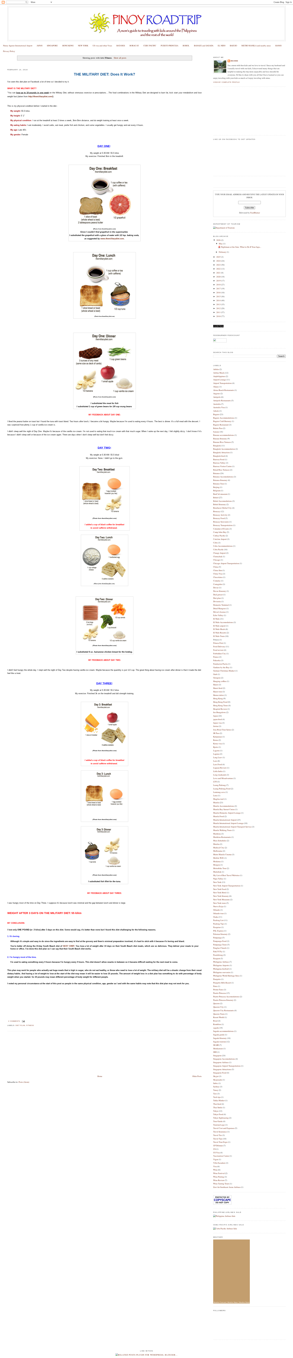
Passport (216, 958)
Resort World (218, 1017)
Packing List (218, 920)
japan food (217, 719)
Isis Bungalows (219, 712)
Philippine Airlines (221, 961)
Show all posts (120, 57)
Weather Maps (232, 1302)
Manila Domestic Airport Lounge (227, 812)
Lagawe (216, 750)
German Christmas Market (224, 670)
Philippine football (221, 968)
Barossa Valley (219, 462)
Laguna (216, 753)
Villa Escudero (219, 1162)
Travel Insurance (220, 1131)
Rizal (215, 1020)
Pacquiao (217, 927)
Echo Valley (218, 615)
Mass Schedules (219, 840)
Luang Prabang (219, 785)
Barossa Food (218, 459)
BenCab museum (220, 494)
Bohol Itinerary (219, 504)
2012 (218, 308)
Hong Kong (218, 698)
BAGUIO (233, 45)
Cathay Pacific (219, 535)
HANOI (278, 45)
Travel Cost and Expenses (223, 1128)
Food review (218, 650)
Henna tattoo (218, 695)
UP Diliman (218, 1145)
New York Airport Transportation (226, 885)
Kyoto (215, 747)
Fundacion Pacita (220, 663)
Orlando (216, 909)
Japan (215, 715)
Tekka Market (219, 1100)
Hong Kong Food (220, 702)
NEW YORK (83, 45)
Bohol (215, 497)
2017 (218, 288)
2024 (218, 260)
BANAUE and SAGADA (203, 45)
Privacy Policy (9, 51)
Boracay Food (219, 518)
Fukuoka (217, 660)
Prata (215, 986)
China (215, 566)
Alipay (216, 386)
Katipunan (217, 736)
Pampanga (217, 937)
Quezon (216, 1003)
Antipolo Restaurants (222, 400)
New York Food (219, 889)
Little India (217, 771)
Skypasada (217, 1079)
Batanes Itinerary (220, 480)
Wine (215, 1169)
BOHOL (186, 45)
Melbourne (217, 851)
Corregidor (217, 584)
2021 (218, 272)
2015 (218, 296)
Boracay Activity (220, 514)
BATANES (120, 45)
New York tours (219, 903)
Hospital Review (220, 709)
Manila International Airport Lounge (228, 823)
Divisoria (217, 601)
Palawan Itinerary (220, 934)
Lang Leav (217, 757)
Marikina (217, 833)
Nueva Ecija (218, 906)
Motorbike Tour (219, 868)
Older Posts (197, 1076)
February (223, 252)
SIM (215, 1052)
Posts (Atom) (24, 1082)
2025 (218, 256)
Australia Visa (219, 407)
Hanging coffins (219, 681)
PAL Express (218, 930)
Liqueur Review (219, 767)
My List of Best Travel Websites (226, 875)
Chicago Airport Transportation (226, 563)
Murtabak (217, 871)
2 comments (14, 1021)
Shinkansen (218, 1048)
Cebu (215, 542)
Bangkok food (219, 456)
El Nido (216, 618)
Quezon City (218, 1007)
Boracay (216, 511)
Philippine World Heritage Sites (226, 975)
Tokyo (215, 1111)
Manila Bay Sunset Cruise (224, 809)
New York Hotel (219, 892)
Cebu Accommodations (223, 546)
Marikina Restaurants (222, 837)
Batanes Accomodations (223, 476)
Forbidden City (219, 653)
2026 (218, 240)
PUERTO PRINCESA (169, 45)
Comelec (217, 580)
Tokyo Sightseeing (221, 1117)
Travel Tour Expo (220, 1142)
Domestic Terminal (221, 605)
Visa (215, 1166)
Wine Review (218, 1180)
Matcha (216, 844)
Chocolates (217, 577)
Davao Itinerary (219, 591)
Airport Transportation (222, 383)
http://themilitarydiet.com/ (40, 96)
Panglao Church (219, 948)
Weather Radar (244, 1302)
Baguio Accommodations (223, 417)
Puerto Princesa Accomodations (226, 996)
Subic (215, 1083)
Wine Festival (219, 1173)
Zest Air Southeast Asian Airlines (227, 1187)
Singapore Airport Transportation (227, 1065)
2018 (218, 284)
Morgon (216, 864)
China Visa (217, 573)
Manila (216, 802)
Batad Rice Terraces (221, 469)
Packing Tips (218, 923)
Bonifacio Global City (222, 507)
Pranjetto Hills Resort (222, 982)
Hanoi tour (217, 691)
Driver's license (219, 612)
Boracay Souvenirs (221, 521)
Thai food (217, 1104)
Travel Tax (217, 1135)
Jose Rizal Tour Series (222, 729)
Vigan (215, 1159)
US (214, 1149)
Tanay (215, 1090)
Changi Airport (219, 553)
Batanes (216, 473)
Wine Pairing (218, 1176)
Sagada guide (218, 1034)
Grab (215, 674)
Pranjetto (217, 979)
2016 (218, 292)
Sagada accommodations (223, 1031)
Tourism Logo (219, 1124)
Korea (215, 740)
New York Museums (221, 899)
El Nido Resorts (219, 632)
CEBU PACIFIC (149, 45)
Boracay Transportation (223, 525)
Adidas (216, 369)
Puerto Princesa (219, 993)
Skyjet (216, 1076)
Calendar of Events (221, 528)
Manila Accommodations (223, 806)
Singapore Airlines (221, 1062)
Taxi (215, 1093)
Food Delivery (219, 646)
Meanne (234, 61)
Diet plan (20, 1025)
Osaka (215, 916)
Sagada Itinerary (220, 1038)
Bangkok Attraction (221, 452)
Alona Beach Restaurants (223, 390)
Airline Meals (218, 372)
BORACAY (134, 45)
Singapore (217, 1055)
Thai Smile (217, 1107)
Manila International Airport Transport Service (232, 826)
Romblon (217, 1024)
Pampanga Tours (220, 944)
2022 (218, 268)
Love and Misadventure (223, 778)
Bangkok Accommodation (224, 449)
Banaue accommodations (223, 435)
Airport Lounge (219, 379)
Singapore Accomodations (224, 1058)
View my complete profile (226, 82)
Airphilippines (219, 376)
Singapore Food (219, 1072)
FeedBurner (255, 212)
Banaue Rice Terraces (222, 442)
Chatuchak (217, 556)
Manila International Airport (225, 819)
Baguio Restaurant (221, 424)
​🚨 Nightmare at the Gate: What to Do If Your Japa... (239, 247)
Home (99, 1076)
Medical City (218, 847)
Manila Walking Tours (222, 830)
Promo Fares (218, 989)
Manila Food (218, 816)
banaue (216, 431)
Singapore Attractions (222, 1069)
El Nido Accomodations (223, 622)
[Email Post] (23, 1021)
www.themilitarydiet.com (112, 238)
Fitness (30, 1025)
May (221, 243)
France (216, 656)
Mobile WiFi (218, 858)
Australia (217, 404)
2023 (218, 264)
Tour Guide (217, 1121)
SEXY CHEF (68, 946)
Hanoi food (217, 688)
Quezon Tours (219, 1014)
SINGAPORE (52, 45)
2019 (218, 280)
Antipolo (217, 397)
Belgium (216, 490)
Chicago (216, 559)
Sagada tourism (219, 1041)
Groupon (217, 677)
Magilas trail (218, 799)
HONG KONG (68, 45)
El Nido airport (219, 625)
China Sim (217, 570)
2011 (218, 312)
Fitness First (218, 643)
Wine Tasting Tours (221, 1183)
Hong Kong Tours (220, 705)
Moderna (217, 861)
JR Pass (216, 733)
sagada (216, 1027)
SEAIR (216, 1045)
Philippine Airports (221, 965)
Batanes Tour (218, 483)
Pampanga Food (219, 941)
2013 (218, 304)
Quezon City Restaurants (223, 1010)
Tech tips (217, 1097)
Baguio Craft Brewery (222, 421)
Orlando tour (218, 913)
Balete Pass (217, 428)
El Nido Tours (219, 636)
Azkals (216, 410)
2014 (218, 300)
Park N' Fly (217, 951)
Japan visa (217, 722)
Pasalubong (218, 955)
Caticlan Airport (220, 539)
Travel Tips (217, 1138)
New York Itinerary (221, 896)
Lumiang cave (219, 792)
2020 (218, 276)
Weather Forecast (219, 1302)
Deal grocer (218, 594)
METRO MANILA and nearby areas (256, 45)
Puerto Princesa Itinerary (223, 1000)
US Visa (216, 1152)
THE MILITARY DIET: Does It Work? (29, 64)
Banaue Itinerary (220, 438)
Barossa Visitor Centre (222, 466)
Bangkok (217, 445)
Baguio (216, 414)
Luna (215, 795)
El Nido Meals (219, 629)
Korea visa (217, 743)
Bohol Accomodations (222, 501)
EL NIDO (221, 45)
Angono (216, 393)
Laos (215, 761)
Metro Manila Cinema (222, 854)
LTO (215, 781)
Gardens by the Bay (221, 667)
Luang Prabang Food (221, 788)
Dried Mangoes (219, 608)
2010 (218, 316)
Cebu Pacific (218, 549)
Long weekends (219, 774)
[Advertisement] (30, 1053)
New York (217, 882)
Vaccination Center (221, 1155)
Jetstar (215, 726)
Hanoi (215, 684)
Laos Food (217, 764)
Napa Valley (218, 878)
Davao (216, 587)
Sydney (216, 1086)
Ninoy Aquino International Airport (17, 45)
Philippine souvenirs (221, 972)
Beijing (216, 487)
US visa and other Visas (102, 45)
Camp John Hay (219, 532)
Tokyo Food (218, 1114)
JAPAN (39, 45)
